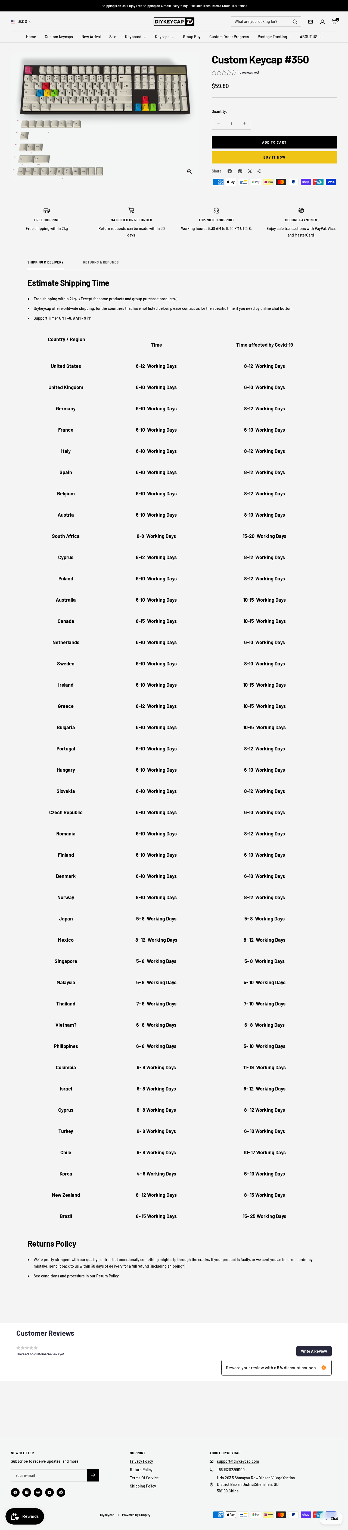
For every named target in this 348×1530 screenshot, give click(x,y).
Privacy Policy (141, 1461)
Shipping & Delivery (45, 262)
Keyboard (133, 37)
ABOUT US (309, 37)
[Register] (93, 1475)
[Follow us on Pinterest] (38, 1492)
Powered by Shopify (136, 1515)
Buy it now (274, 157)
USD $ (22, 21)
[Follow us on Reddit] (61, 1492)
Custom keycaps (59, 37)
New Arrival (91, 37)
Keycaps (162, 37)
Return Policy (141, 1469)
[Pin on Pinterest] (240, 171)
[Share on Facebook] (229, 171)
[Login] (322, 22)
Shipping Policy (143, 1486)
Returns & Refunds (101, 262)
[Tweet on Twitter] (250, 171)
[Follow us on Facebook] (15, 1492)
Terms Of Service (144, 1478)
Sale (112, 37)
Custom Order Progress (229, 37)
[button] (235, 73)
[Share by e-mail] (259, 171)
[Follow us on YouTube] (49, 1492)
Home (31, 37)
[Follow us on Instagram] (26, 1492)
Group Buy (192, 37)
